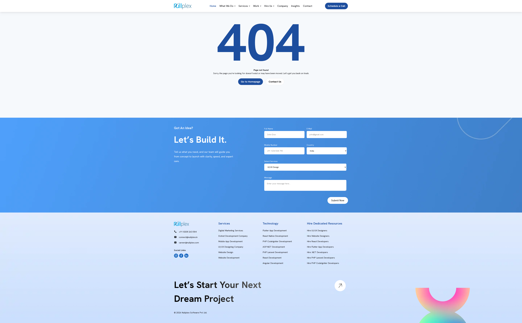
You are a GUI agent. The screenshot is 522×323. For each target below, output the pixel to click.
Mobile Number (270, 145)
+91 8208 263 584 (188, 231)
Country (310, 145)
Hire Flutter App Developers (320, 246)
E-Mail (309, 128)
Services (243, 5)
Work (256, 5)
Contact (307, 5)
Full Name (268, 128)
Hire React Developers (318, 241)
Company (282, 5)
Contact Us (275, 81)
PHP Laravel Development (275, 252)
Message (268, 177)
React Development (272, 257)
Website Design (225, 252)
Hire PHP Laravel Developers (321, 257)
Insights (295, 5)
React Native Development (275, 236)
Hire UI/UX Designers (317, 230)
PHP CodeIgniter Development (277, 241)
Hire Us (268, 5)
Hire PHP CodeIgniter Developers (323, 263)
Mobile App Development (230, 241)
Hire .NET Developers (317, 252)
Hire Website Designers (318, 236)
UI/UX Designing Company (230, 246)
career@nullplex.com (189, 242)
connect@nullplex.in (188, 237)
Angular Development (273, 263)
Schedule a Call (336, 5)
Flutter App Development (275, 230)
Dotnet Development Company (233, 236)
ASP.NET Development (274, 246)
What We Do (226, 5)
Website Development (228, 257)
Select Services (271, 161)
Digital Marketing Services (230, 230)
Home (213, 5)
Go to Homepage (250, 81)
